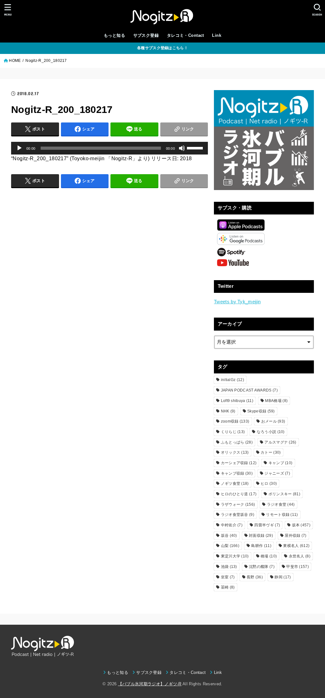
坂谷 (229, 535)
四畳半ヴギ (267, 525)
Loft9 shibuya (237, 400)
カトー (271, 452)
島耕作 (261, 545)
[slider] (196, 147)
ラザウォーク (238, 504)
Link (216, 35)
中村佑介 (231, 525)
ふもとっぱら (237, 442)
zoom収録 (235, 421)
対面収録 (261, 535)
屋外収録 (295, 535)
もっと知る (114, 35)
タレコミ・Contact (185, 35)
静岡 (283, 577)
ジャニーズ (277, 473)
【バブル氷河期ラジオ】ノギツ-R (150, 684)
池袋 (229, 566)
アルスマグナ (280, 442)
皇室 (228, 577)
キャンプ (281, 463)
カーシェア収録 (239, 463)
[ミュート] (182, 148)
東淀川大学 (235, 556)
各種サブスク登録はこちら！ (162, 48)
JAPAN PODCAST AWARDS (249, 390)
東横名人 (296, 545)
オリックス (235, 452)
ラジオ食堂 (281, 504)
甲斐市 (297, 566)
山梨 (230, 545)
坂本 (301, 525)
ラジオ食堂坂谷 (237, 514)
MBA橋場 (276, 400)
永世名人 (299, 556)
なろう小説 (271, 432)
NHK (228, 411)
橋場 (269, 556)
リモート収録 (282, 514)
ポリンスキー (284, 494)
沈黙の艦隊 (262, 566)
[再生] (19, 148)
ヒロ (269, 483)
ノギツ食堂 (235, 483)
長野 (255, 577)
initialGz (232, 380)
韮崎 (228, 587)
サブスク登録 (146, 35)
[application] (109, 148)
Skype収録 (261, 411)
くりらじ (233, 432)
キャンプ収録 (237, 473)
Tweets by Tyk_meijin (237, 301)
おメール (273, 421)
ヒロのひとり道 (239, 494)
